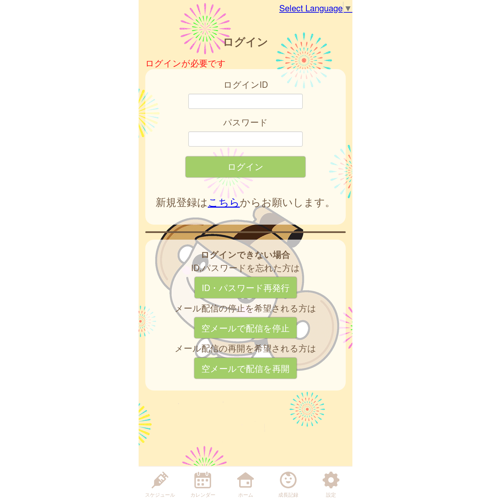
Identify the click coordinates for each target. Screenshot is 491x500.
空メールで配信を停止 (245, 328)
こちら (224, 201)
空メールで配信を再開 (245, 368)
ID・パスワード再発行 (246, 287)
